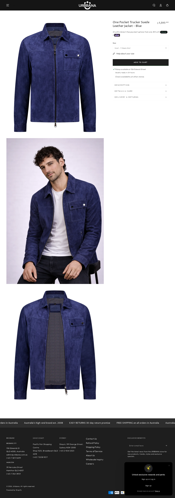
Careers (90, 463)
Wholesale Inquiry (94, 459)
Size (114, 43)
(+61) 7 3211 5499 (13, 458)
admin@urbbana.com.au (17, 455)
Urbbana (16, 486)
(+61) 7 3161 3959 (13, 474)
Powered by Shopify (14, 490)
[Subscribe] (167, 445)
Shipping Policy (93, 447)
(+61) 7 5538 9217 (40, 457)
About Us (90, 455)
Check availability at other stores (129, 77)
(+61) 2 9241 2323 (66, 451)
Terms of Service (94, 451)
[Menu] (7, 5)
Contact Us (91, 438)
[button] (154, 5)
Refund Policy (92, 443)
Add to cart (140, 62)
